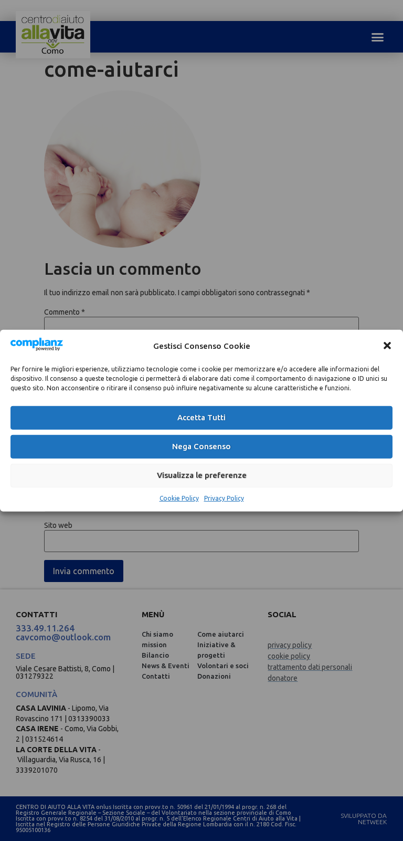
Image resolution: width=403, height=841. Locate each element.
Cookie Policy (179, 498)
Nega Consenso (201, 446)
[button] (387, 345)
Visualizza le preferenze (202, 475)
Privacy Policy (224, 498)
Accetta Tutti (201, 417)
